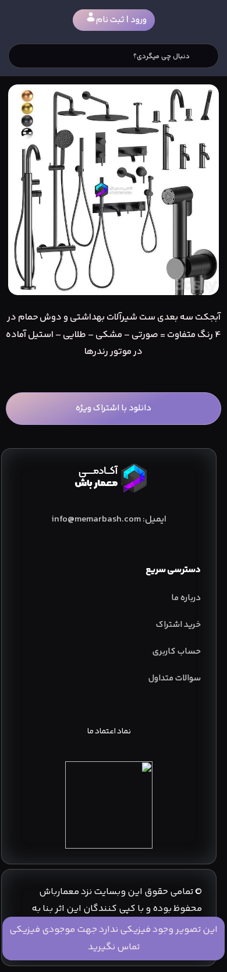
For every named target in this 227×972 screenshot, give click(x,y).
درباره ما (186, 598)
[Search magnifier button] (206, 55)
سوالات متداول (174, 678)
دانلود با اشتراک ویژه (113, 408)
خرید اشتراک (178, 625)
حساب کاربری (176, 651)
